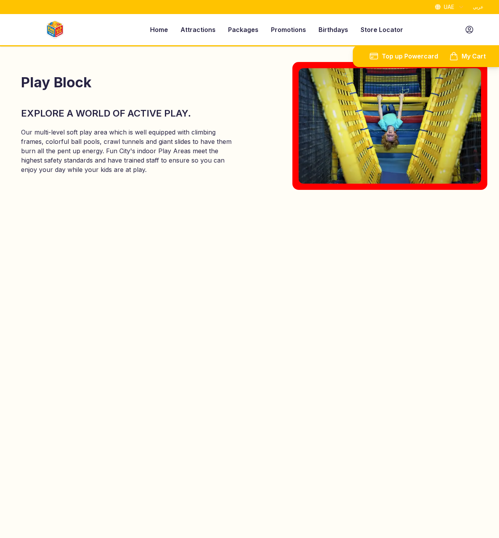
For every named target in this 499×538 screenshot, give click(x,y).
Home (159, 30)
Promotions (288, 30)
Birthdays (333, 30)
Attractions (198, 30)
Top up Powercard (410, 56)
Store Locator (382, 30)
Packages (243, 30)
